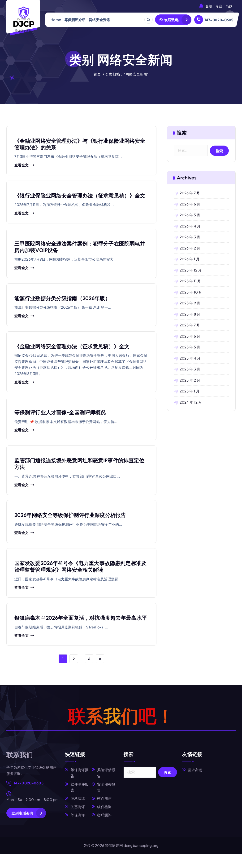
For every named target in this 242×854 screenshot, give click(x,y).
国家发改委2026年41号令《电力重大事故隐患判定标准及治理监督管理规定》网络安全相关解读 (80, 566)
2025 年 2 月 (190, 380)
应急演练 (78, 798)
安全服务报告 (106, 787)
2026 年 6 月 (190, 204)
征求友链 (195, 769)
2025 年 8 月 (190, 314)
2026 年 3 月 (190, 237)
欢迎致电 (171, 19)
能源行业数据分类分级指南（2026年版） (62, 298)
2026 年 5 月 (190, 215)
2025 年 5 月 (190, 347)
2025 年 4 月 (190, 358)
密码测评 (104, 815)
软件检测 (104, 806)
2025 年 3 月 (190, 369)
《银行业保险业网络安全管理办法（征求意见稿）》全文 (79, 195)
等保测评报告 (80, 772)
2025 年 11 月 (190, 281)
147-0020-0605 (218, 20)
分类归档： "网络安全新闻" (126, 74)
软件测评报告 (80, 787)
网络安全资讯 (99, 19)
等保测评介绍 (75, 19)
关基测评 (78, 806)
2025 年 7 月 (190, 325)
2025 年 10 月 (191, 292)
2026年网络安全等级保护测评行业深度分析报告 (70, 515)
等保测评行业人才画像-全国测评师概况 (60, 412)
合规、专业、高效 (219, 6)
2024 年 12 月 (191, 402)
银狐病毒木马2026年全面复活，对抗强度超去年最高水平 (80, 618)
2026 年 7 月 (190, 193)
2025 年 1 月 (189, 391)
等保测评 (78, 815)
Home (56, 19)
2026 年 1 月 (189, 259)
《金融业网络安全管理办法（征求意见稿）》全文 (72, 346)
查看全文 (21, 165)
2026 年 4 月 (190, 226)
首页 (97, 74)
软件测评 (104, 798)
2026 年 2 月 (190, 248)
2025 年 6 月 (190, 336)
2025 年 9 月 (190, 303)
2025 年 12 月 (191, 270)
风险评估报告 (106, 772)
